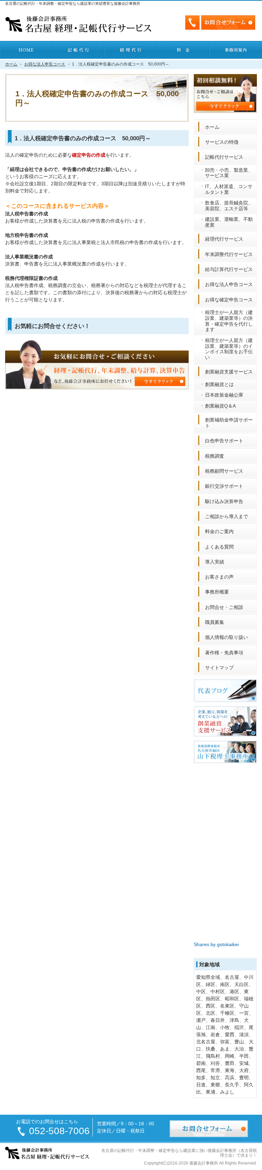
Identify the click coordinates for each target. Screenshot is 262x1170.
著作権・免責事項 (224, 652)
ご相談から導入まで (226, 516)
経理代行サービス (224, 239)
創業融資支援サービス (229, 371)
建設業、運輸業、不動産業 (229, 222)
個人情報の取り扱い (226, 637)
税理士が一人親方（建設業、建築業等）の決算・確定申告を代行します (229, 321)
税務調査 (214, 456)
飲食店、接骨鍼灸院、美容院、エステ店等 (229, 205)
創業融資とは (219, 384)
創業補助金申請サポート (229, 422)
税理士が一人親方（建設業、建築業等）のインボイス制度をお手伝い (229, 349)
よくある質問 (219, 547)
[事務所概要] (235, 50)
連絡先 (192, 22)
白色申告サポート (224, 440)
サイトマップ (219, 667)
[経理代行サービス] (131, 50)
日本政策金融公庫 (224, 395)
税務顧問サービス (224, 471)
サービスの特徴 (221, 142)
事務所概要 (217, 592)
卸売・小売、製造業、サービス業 (229, 173)
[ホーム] (26, 50)
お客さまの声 (219, 577)
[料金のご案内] (183, 50)
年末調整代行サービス (229, 254)
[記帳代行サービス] (79, 50)
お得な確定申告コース (229, 299)
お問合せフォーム (228, 22)
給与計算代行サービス (229, 269)
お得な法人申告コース (229, 284)
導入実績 (214, 562)
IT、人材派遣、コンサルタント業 (228, 189)
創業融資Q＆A (220, 406)
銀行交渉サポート (224, 486)
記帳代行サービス (224, 157)
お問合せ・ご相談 (224, 607)
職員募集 (214, 622)
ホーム (212, 127)
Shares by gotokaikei (216, 944)
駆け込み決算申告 (224, 501)
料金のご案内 (219, 531)
